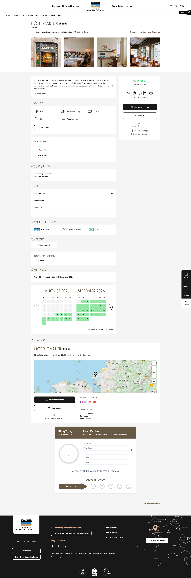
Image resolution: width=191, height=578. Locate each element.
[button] (171, 6)
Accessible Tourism (114, 537)
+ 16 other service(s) (140, 97)
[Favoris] (176, 6)
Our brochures (112, 527)
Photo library (111, 532)
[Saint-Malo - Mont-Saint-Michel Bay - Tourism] (95, 6)
